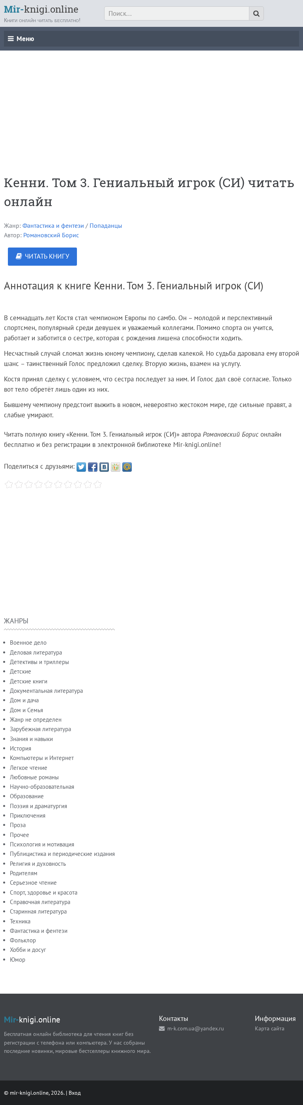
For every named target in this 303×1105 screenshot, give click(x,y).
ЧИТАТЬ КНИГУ (47, 256)
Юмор (17, 959)
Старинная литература (38, 911)
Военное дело (28, 642)
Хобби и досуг (28, 949)
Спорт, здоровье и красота (43, 892)
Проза (18, 825)
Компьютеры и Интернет (42, 758)
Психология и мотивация (42, 844)
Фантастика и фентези (53, 225)
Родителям (23, 873)
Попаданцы (106, 225)
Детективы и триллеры (39, 662)
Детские (20, 671)
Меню (25, 38)
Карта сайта (269, 1028)
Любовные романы (34, 777)
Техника (20, 921)
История (20, 748)
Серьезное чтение (33, 882)
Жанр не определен (36, 719)
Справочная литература (40, 902)
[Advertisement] (151, 106)
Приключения (27, 815)
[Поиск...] (256, 13)
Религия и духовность (38, 863)
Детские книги (28, 681)
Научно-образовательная (42, 786)
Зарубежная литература (40, 729)
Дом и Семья (26, 710)
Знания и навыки (31, 739)
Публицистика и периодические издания (62, 853)
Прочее (19, 835)
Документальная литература (46, 690)
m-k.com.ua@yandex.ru (195, 1028)
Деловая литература (36, 652)
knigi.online (41, 9)
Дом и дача (24, 700)
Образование (27, 796)
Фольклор (23, 940)
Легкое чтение (28, 767)
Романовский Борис (51, 235)
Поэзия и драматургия (38, 806)
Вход (75, 1092)
